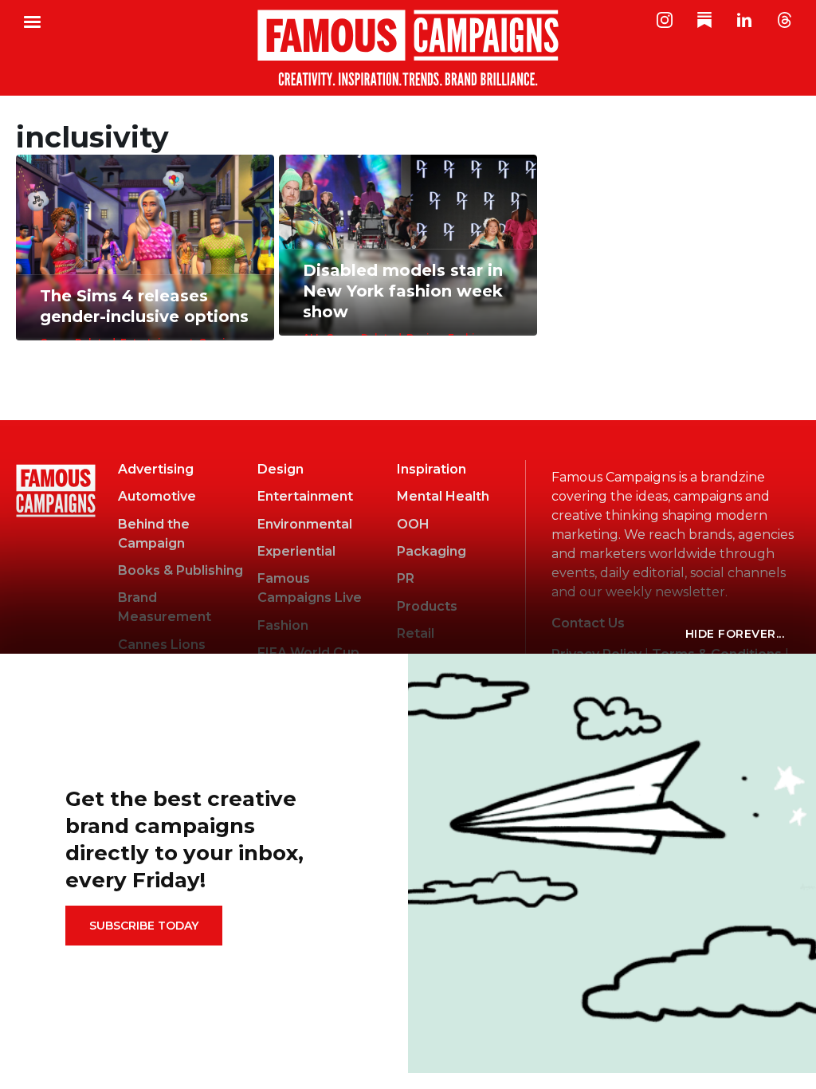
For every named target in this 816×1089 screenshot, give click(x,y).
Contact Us (588, 623)
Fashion (282, 625)
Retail (415, 633)
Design (280, 469)
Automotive (157, 496)
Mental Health (443, 496)
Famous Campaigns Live (309, 588)
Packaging (431, 551)
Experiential (296, 551)
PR (405, 578)
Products (427, 606)
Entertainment (305, 496)
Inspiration (431, 469)
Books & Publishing (180, 570)
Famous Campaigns (408, 48)
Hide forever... (735, 634)
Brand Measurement (164, 607)
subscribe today (143, 925)
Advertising (156, 469)
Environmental (304, 524)
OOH (413, 524)
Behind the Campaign (154, 534)
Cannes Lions (162, 644)
